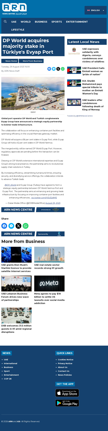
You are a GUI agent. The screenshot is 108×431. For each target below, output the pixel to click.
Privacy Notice (65, 363)
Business (41, 21)
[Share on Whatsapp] (63, 69)
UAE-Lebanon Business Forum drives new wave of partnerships (15, 296)
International (10, 363)
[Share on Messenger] (54, 69)
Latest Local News (83, 42)
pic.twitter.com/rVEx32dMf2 (44, 198)
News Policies (65, 375)
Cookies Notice (65, 359)
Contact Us (63, 371)
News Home (11, 61)
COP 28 (7, 379)
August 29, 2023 (52, 203)
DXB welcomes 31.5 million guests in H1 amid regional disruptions (16, 328)
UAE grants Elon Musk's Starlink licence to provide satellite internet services (16, 268)
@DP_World (10, 185)
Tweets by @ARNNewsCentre (80, 116)
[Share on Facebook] (49, 69)
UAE (13, 21)
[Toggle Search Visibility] (5, 22)
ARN (10, 421)
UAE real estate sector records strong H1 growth (48, 266)
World (26, 21)
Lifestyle (17, 29)
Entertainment (77, 21)
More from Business (32, 61)
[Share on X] (58, 69)
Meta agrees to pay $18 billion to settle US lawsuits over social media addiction (49, 298)
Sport (7, 371)
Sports (56, 21)
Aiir (18, 421)
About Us (62, 367)
